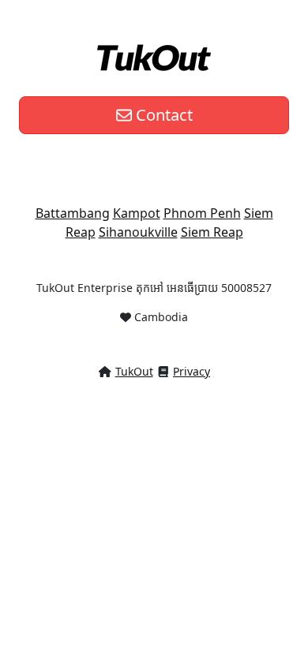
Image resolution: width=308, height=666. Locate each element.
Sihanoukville (138, 232)
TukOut (134, 371)
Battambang (73, 213)
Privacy (191, 371)
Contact (162, 114)
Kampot (136, 213)
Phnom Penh (202, 213)
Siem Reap (212, 232)
